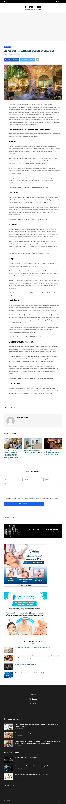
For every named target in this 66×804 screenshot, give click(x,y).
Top (61, 800)
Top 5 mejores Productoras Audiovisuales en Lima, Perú (31, 766)
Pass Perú (33, 704)
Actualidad (7, 46)
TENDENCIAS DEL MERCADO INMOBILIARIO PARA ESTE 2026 (33, 451)
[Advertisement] (33, 27)
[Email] (2, 123)
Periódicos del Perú (9, 785)
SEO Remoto (33, 708)
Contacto (33, 694)
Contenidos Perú (33, 701)
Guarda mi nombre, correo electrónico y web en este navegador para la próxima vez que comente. (33, 498)
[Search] (61, 1)
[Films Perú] (33, 8)
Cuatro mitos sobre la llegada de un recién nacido (30, 733)
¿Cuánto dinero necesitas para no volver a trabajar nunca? (32, 647)
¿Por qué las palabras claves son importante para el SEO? (32, 774)
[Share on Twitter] (2, 114)
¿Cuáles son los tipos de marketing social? (27, 757)
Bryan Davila (8, 54)
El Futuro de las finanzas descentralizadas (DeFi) (29, 673)
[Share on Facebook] (2, 109)
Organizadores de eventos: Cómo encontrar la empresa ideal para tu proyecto (52, 452)
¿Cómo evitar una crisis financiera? (25, 664)
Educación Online (33, 712)
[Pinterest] (2, 118)
